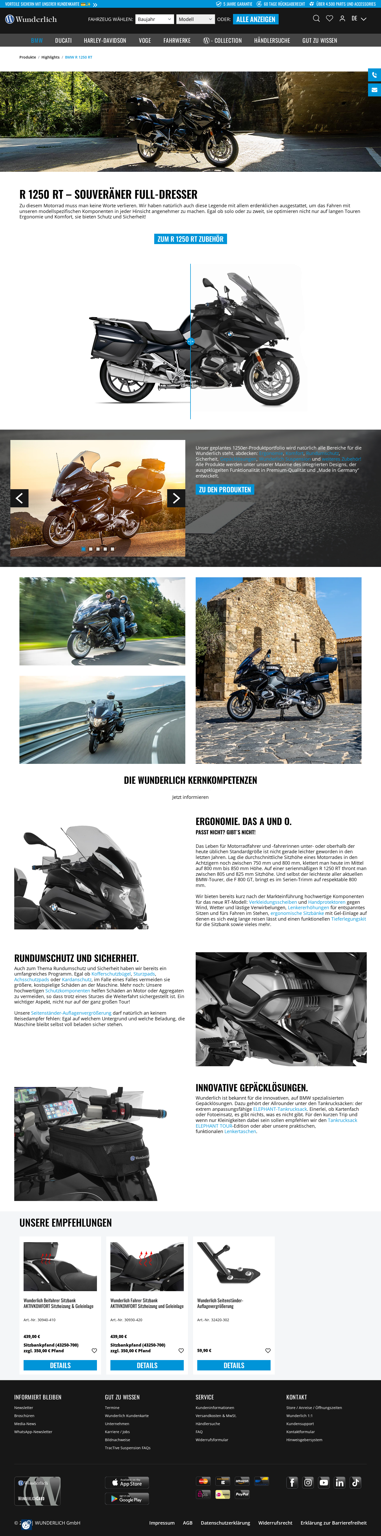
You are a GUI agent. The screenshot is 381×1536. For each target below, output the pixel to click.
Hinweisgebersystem (304, 1439)
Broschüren (24, 1415)
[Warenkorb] (373, 18)
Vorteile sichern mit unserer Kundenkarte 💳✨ (48, 4)
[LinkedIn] (339, 1483)
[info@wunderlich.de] (374, 89)
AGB (188, 1523)
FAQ (199, 1431)
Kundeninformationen (215, 1407)
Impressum (162, 1523)
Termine (112, 1407)
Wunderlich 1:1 (299, 1415)
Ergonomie (271, 453)
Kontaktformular (300, 1431)
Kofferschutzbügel (111, 974)
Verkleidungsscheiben (273, 902)
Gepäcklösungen (238, 459)
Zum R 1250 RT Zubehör (191, 239)
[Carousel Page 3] (98, 549)
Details (60, 1365)
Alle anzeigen (255, 19)
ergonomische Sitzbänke (297, 913)
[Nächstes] (176, 498)
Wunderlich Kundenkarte (127, 1415)
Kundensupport (300, 1423)
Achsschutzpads (32, 979)
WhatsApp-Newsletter (33, 1431)
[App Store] (127, 1483)
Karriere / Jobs (117, 1431)
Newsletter (23, 1407)
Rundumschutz (322, 453)
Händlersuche (208, 1423)
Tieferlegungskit (348, 919)
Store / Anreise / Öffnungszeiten (314, 1407)
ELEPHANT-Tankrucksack (280, 1109)
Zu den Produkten (225, 489)
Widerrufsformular (212, 1439)
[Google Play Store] (127, 1499)
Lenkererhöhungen (308, 907)
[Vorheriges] (19, 498)
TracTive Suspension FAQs (128, 1447)
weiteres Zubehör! (341, 459)
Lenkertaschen (240, 1131)
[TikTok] (355, 1483)
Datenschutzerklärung (225, 1523)
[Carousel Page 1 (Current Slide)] (83, 549)
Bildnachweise (117, 1439)
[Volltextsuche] (316, 18)
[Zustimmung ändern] (26, 1524)
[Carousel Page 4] (105, 549)
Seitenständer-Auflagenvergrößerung (71, 1013)
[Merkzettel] (329, 18)
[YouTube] (324, 1483)
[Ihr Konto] (342, 18)
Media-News (25, 1423)
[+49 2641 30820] (374, 74)
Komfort (295, 453)
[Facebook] (292, 1483)
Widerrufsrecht (275, 1523)
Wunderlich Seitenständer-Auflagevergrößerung (220, 1303)
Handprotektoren (326, 902)
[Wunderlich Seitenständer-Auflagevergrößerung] (234, 1266)
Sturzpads (144, 974)
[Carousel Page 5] (112, 549)
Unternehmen (117, 1423)
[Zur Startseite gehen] (31, 19)
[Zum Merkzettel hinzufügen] (94, 1350)
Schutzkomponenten (68, 990)
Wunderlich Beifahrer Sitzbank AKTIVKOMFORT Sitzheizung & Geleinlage (59, 1303)
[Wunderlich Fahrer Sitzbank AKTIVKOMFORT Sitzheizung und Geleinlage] (147, 1266)
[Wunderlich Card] (37, 1491)
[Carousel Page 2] (90, 549)
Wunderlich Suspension (285, 459)
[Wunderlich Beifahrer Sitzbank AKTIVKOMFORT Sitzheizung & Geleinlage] (60, 1266)
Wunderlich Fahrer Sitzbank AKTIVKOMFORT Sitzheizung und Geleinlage (147, 1303)
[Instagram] (308, 1483)
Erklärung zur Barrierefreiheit (334, 1523)
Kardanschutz (76, 979)
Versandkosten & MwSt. (216, 1415)
